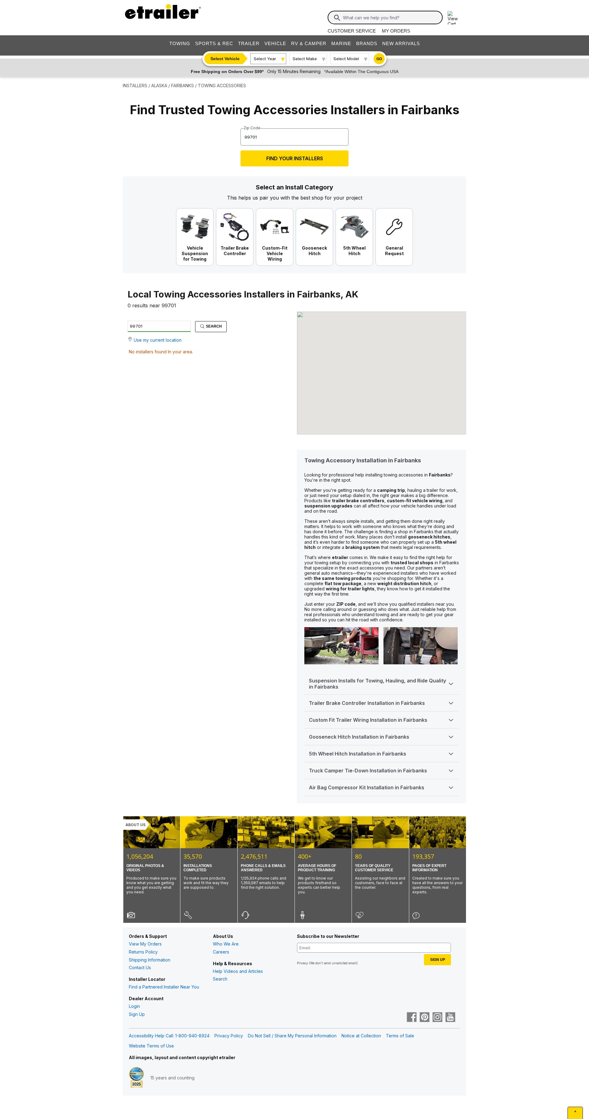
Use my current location (158, 340)
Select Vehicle (225, 58)
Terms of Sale (400, 1035)
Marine (341, 43)
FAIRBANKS (182, 85)
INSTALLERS (135, 85)
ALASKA (159, 85)
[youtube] (450, 1017)
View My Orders (145, 943)
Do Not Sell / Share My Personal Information (292, 1035)
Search (213, 326)
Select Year (265, 58)
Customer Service (352, 30)
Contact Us (140, 967)
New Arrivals (401, 43)
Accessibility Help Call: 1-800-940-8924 (169, 1035)
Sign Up (137, 1014)
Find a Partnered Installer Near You (164, 986)
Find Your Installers (294, 158)
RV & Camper (308, 43)
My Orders (396, 30)
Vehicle (275, 43)
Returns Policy (143, 951)
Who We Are (226, 943)
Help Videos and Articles (238, 971)
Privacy (302, 963)
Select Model (346, 58)
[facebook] (411, 1017)
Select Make (305, 58)
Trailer (249, 43)
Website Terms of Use (151, 1045)
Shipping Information (149, 959)
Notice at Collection (361, 1035)
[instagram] (437, 1017)
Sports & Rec (214, 43)
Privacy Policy (228, 1035)
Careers (221, 951)
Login (134, 1006)
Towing (179, 43)
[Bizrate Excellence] (136, 1078)
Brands (366, 43)
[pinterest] (424, 1017)
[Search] (337, 17)
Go (379, 59)
